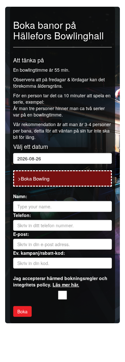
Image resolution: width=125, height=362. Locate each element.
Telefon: (22, 215)
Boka (22, 311)
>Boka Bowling (33, 178)
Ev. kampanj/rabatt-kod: (39, 253)
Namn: (20, 196)
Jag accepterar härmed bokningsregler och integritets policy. (60, 281)
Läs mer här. (66, 284)
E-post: (21, 234)
